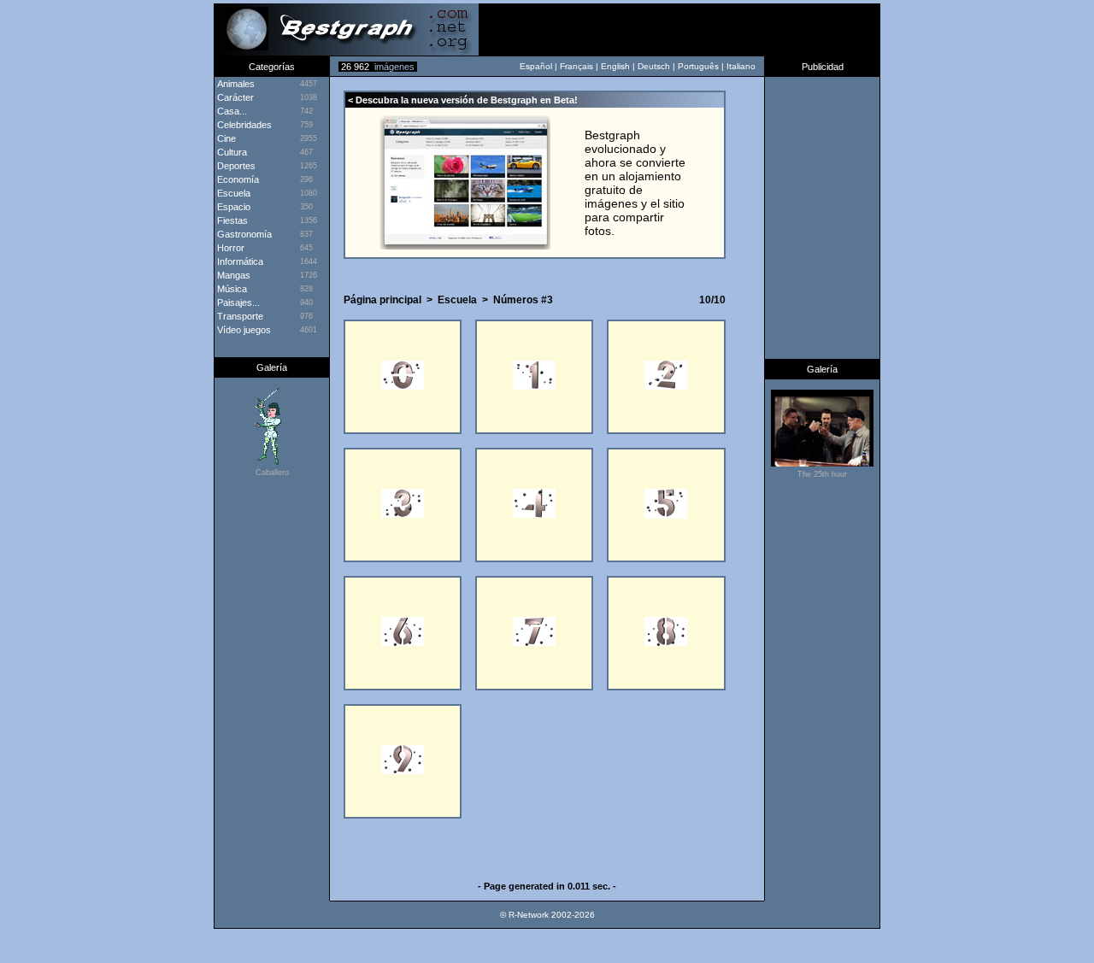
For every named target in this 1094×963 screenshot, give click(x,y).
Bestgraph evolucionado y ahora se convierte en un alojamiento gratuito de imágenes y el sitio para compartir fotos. (635, 183)
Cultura (231, 152)
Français (576, 66)
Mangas (232, 275)
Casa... (231, 111)
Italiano (741, 66)
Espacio (232, 207)
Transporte (239, 316)
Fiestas (231, 220)
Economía (237, 179)
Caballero (272, 472)
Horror (229, 248)
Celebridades (243, 125)
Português (698, 66)
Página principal (382, 300)
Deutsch (654, 66)
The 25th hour (822, 474)
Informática (239, 261)
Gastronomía (243, 234)
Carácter (234, 97)
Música (231, 289)
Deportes (235, 166)
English (615, 66)
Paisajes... (237, 302)
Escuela (232, 193)
